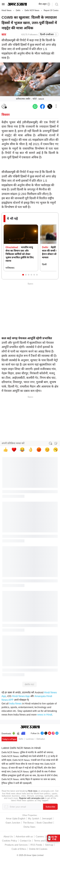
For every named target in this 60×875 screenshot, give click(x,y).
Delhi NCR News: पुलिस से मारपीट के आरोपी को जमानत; (28, 752)
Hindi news (33, 791)
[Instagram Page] (53, 733)
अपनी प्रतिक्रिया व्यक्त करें (13, 443)
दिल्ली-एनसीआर (47, 34)
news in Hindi (44, 714)
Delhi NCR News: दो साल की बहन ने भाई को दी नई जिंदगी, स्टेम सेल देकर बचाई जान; (29, 768)
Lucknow (30, 739)
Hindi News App (21, 696)
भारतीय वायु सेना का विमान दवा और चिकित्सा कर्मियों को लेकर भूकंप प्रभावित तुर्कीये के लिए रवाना (20, 254)
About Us (8, 836)
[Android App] (13, 733)
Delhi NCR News (32, 10)
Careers (40, 836)
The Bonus (28, 822)
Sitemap (49, 845)
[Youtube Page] (49, 733)
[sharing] (56, 106)
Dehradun (40, 739)
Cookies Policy (9, 840)
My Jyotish (33, 818)
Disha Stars (29, 827)
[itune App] (18, 733)
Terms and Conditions (45, 840)
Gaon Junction (13, 822)
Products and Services (16, 845)
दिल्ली (44, 264)
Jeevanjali (47, 818)
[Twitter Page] (45, 733)
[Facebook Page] (42, 733)
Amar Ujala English (15, 818)
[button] (23, 275)
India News (15, 703)
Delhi (18, 10)
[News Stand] (23, 733)
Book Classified (44, 822)
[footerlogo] (30, 727)
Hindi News (7, 10)
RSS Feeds (36, 845)
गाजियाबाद (10, 268)
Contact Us (25, 840)
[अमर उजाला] (17, 5)
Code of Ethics (19, 849)
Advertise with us (24, 836)
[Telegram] (56, 733)
